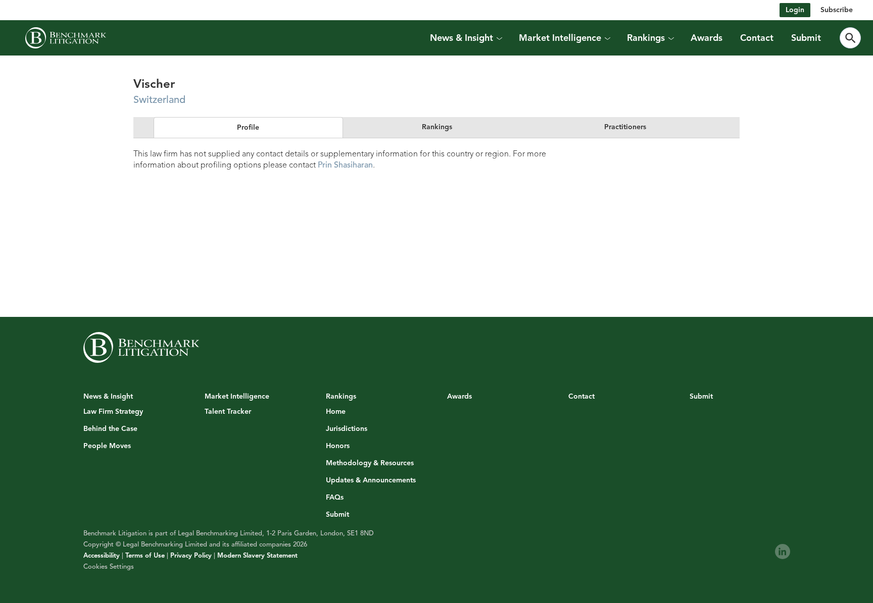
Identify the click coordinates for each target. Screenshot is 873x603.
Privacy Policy (191, 556)
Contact (756, 37)
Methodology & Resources (370, 463)
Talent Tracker (228, 411)
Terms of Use (145, 556)
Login (795, 10)
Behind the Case (110, 428)
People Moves (107, 446)
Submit (806, 37)
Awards (706, 37)
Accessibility (101, 556)
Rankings (437, 127)
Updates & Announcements (371, 480)
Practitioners (625, 127)
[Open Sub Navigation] (499, 37)
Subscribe (836, 10)
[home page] (65, 38)
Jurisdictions (346, 428)
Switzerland (159, 99)
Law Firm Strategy (113, 411)
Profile (248, 127)
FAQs (335, 497)
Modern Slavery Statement (257, 556)
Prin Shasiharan (345, 165)
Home (336, 411)
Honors (338, 446)
